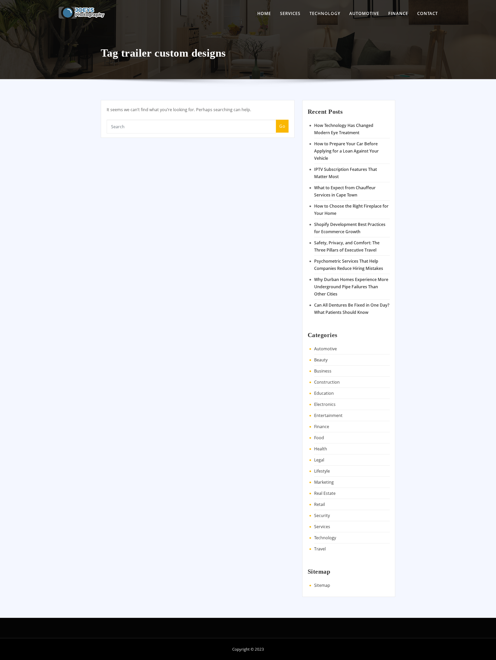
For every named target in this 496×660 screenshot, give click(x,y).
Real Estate (325, 493)
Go (282, 126)
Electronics (325, 404)
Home (264, 13)
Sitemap (322, 585)
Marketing (324, 482)
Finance (398, 13)
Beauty (321, 360)
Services (290, 13)
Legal (319, 460)
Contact (427, 13)
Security (322, 515)
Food (319, 438)
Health (320, 449)
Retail (319, 504)
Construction (327, 382)
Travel (320, 549)
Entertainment (328, 415)
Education (324, 393)
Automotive (364, 13)
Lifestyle (322, 471)
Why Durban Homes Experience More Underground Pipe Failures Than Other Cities (351, 287)
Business (322, 371)
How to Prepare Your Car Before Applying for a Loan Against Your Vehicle (346, 151)
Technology (324, 13)
